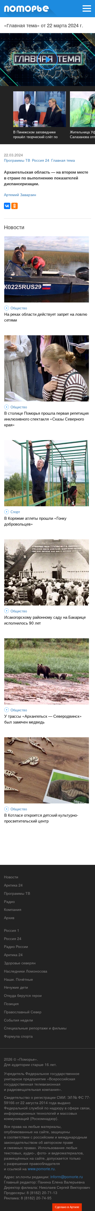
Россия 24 (40, 160)
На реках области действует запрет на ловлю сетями (45, 317)
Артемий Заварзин (20, 194)
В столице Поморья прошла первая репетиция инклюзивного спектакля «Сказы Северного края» (46, 418)
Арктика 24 (13, 885)
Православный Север (22, 1011)
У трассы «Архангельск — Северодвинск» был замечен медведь (43, 719)
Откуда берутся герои (23, 995)
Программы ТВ (17, 160)
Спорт (15, 511)
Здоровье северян (20, 962)
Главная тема (63, 160)
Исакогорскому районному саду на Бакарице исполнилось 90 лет (45, 620)
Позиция (11, 1003)
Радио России (16, 946)
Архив (9, 917)
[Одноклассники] (14, 206)
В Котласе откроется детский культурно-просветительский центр (41, 818)
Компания (12, 909)
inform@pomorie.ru (66, 1176)
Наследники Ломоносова (25, 971)
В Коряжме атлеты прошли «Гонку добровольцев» (35, 521)
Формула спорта (18, 1036)
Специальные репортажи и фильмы (35, 1028)
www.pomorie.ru (41, 1168)
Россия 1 (11, 930)
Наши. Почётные (18, 979)
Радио (9, 901)
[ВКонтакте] (7, 206)
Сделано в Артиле (67, 1207)
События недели (18, 1020)
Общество (19, 308)
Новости (11, 876)
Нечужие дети (16, 987)
